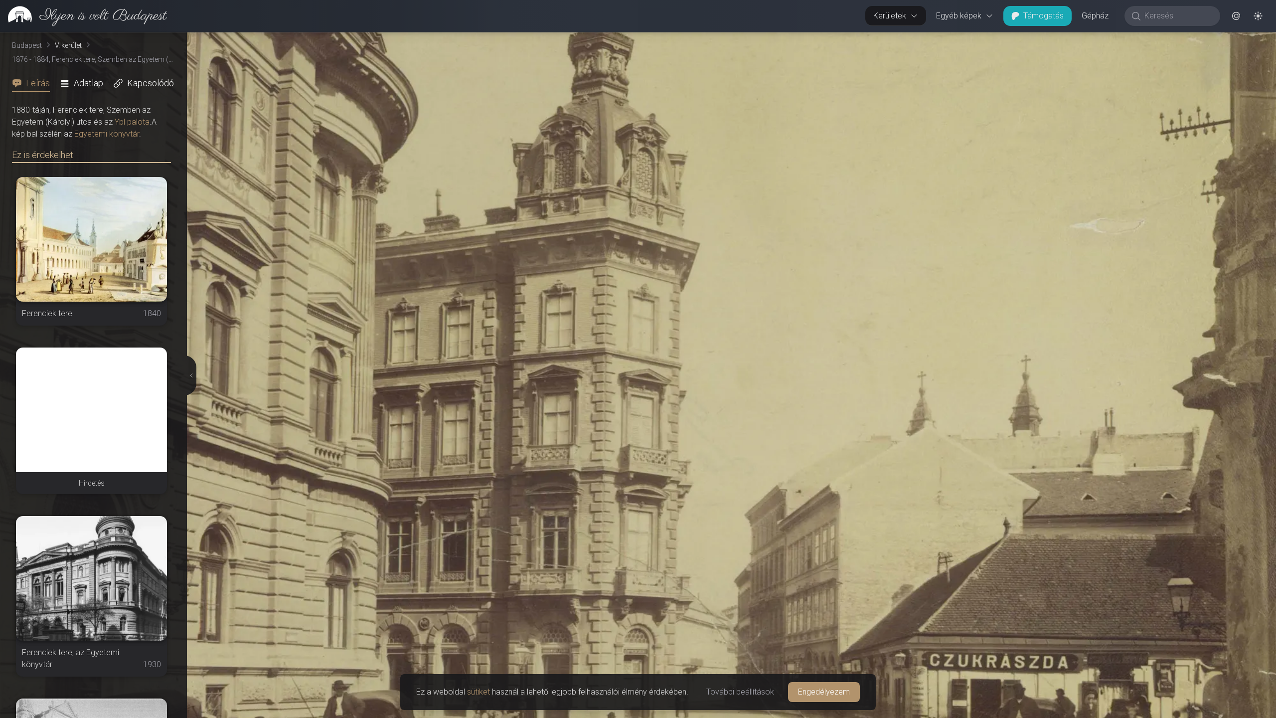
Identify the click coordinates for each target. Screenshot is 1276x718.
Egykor (1093, 40)
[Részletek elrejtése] (190, 375)
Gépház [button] (1095, 15)
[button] (1236, 16)
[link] (83, 16)
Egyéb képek (958, 15)
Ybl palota (132, 122)
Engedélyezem (824, 692)
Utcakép (1153, 40)
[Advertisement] (91, 410)
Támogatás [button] (1043, 15)
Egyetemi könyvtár (106, 134)
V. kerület (68, 45)
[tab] (34, 83)
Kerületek (889, 15)
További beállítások (740, 692)
